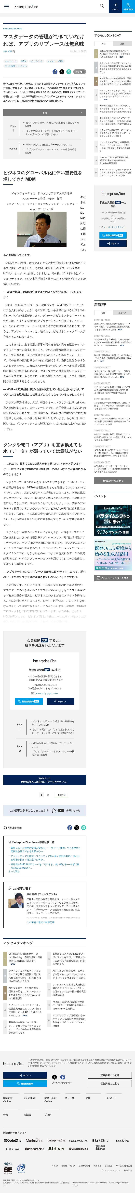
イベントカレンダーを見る (115, 578)
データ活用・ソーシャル (16, 66)
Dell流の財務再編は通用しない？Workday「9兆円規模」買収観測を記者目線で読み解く (25, 957)
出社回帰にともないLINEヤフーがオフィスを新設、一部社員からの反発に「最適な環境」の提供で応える (69, 959)
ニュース (122, 312)
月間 (122, 43)
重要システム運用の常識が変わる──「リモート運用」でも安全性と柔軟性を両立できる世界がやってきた (112, 326)
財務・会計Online (50, 1099)
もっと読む (14, 871)
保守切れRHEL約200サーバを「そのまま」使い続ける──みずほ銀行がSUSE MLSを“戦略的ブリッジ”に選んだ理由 (111, 452)
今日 (104, 43)
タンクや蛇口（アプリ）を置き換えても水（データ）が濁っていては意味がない (51, 132)
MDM (23, 61)
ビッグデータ (37, 61)
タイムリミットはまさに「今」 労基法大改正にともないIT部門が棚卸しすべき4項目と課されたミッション (26, 1010)
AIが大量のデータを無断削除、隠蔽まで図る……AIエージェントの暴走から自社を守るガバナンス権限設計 (25, 993)
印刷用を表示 (15, 827)
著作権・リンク (68, 1165)
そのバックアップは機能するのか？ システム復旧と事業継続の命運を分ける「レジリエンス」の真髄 (69, 1020)
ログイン (62, 701)
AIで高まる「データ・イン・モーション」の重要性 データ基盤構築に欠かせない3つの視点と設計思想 (112, 468)
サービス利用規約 (124, 1165)
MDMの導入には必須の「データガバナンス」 (49, 144)
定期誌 (27, 1114)
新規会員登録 (30, 701)
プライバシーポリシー (111, 1170)
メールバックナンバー (46, 693)
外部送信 (128, 1170)
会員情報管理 (84, 1165)
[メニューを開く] (6, 6)
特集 (5, 1114)
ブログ (47, 1114)
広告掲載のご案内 (110, 1083)
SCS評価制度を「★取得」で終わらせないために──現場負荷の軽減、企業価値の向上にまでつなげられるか (112, 342)
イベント (110, 1097)
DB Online (29, 1097)
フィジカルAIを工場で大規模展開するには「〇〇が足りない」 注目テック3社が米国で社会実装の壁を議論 (69, 989)
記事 (104, 312)
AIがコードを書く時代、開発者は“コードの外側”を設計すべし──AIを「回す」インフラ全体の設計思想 (112, 437)
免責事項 (97, 1165)
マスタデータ (11, 61)
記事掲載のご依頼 (110, 1075)
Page (13, 148)
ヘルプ (55, 1165)
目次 (44, 112)
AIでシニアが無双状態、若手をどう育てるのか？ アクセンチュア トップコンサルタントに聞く (69, 974)
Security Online (8, 1099)
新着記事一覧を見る (113, 480)
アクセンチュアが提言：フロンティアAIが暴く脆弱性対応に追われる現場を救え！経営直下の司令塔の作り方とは (25, 976)
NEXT (60, 794)
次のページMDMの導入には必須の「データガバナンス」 (44, 779)
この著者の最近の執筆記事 (40, 922)
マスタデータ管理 (55, 61)
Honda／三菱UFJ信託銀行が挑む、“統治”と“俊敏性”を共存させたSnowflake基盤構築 (69, 1005)
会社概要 (109, 1165)
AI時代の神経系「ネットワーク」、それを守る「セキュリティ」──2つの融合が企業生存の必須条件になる (25, 1027)
